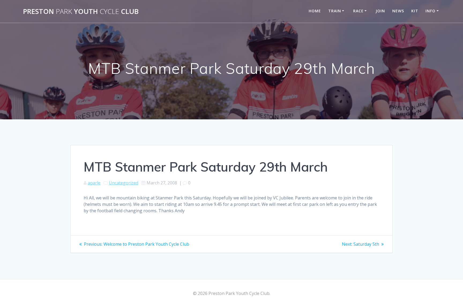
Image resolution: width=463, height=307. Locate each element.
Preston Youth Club (81, 11)
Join (380, 10)
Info (430, 10)
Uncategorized (123, 183)
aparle (94, 183)
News (398, 10)
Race (358, 10)
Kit (414, 10)
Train (334, 10)
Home (315, 10)
